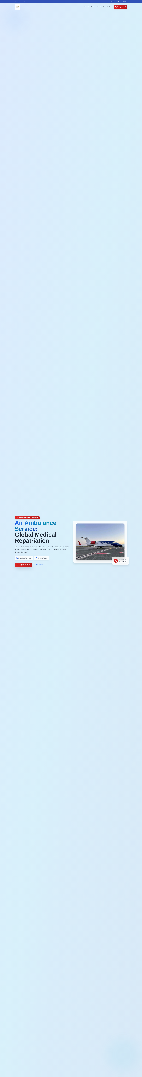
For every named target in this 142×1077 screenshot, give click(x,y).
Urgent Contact (25, 565)
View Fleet (39, 565)
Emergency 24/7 (121, 7)
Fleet (92, 7)
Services (86, 7)
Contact (109, 7)
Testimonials (100, 7)
